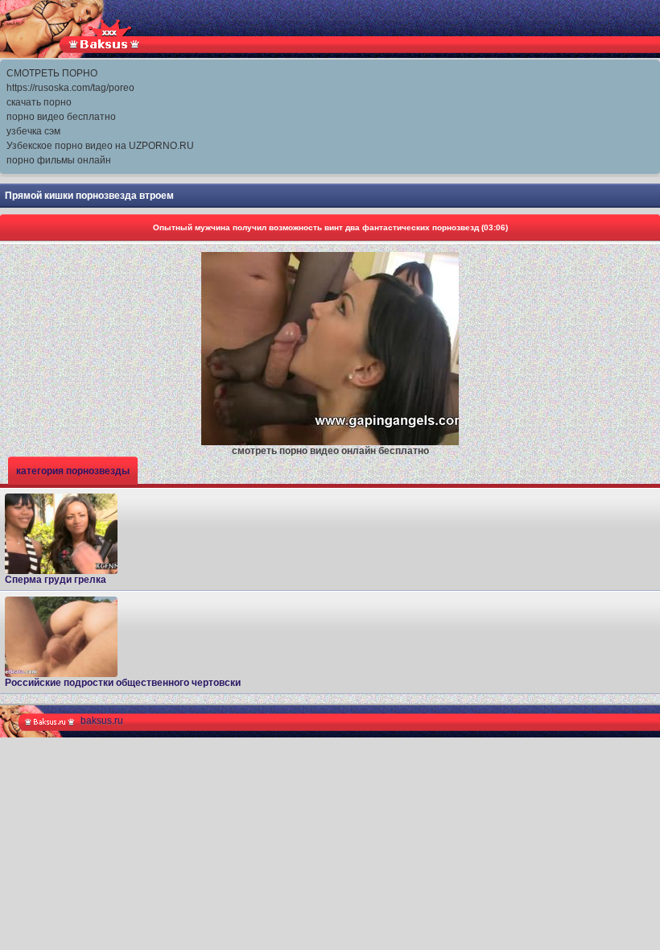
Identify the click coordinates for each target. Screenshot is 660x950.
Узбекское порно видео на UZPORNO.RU (100, 145)
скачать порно (39, 102)
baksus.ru (101, 720)
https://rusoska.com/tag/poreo (70, 87)
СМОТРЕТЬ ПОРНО (51, 73)
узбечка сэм (33, 131)
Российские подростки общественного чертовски (123, 682)
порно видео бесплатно (61, 116)
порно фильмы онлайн (58, 160)
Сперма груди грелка (55, 579)
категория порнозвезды (73, 471)
